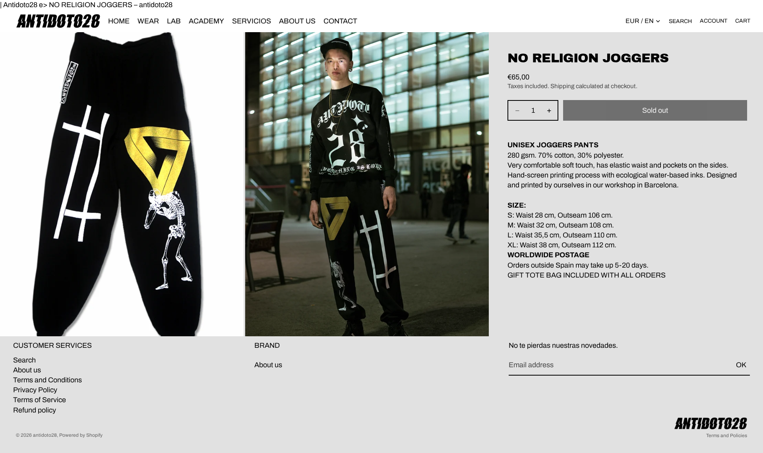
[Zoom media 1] (122, 184)
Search (24, 360)
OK (741, 365)
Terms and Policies (726, 435)
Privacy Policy (35, 390)
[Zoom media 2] (367, 184)
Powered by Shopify (81, 435)
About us (27, 370)
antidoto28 (45, 435)
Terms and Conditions (47, 380)
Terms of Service (39, 400)
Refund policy (34, 410)
